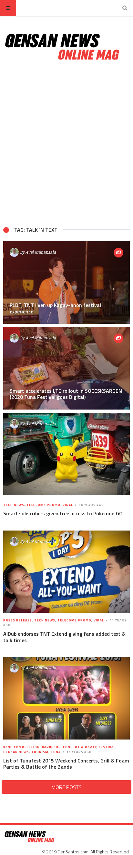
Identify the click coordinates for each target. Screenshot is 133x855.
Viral (68, 504)
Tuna (56, 752)
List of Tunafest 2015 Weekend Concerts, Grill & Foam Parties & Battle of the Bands (66, 764)
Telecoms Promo (43, 504)
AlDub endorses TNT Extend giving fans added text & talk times (64, 637)
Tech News (13, 504)
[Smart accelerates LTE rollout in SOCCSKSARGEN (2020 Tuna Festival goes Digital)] (66, 368)
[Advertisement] (66, 143)
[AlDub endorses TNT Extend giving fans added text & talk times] (66, 571)
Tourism (39, 752)
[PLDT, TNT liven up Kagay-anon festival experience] (66, 282)
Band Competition (21, 747)
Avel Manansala (41, 252)
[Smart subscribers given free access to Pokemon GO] (66, 453)
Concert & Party (80, 747)
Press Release (17, 620)
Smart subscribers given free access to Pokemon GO (63, 513)
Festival (107, 747)
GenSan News (16, 752)
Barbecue (51, 747)
